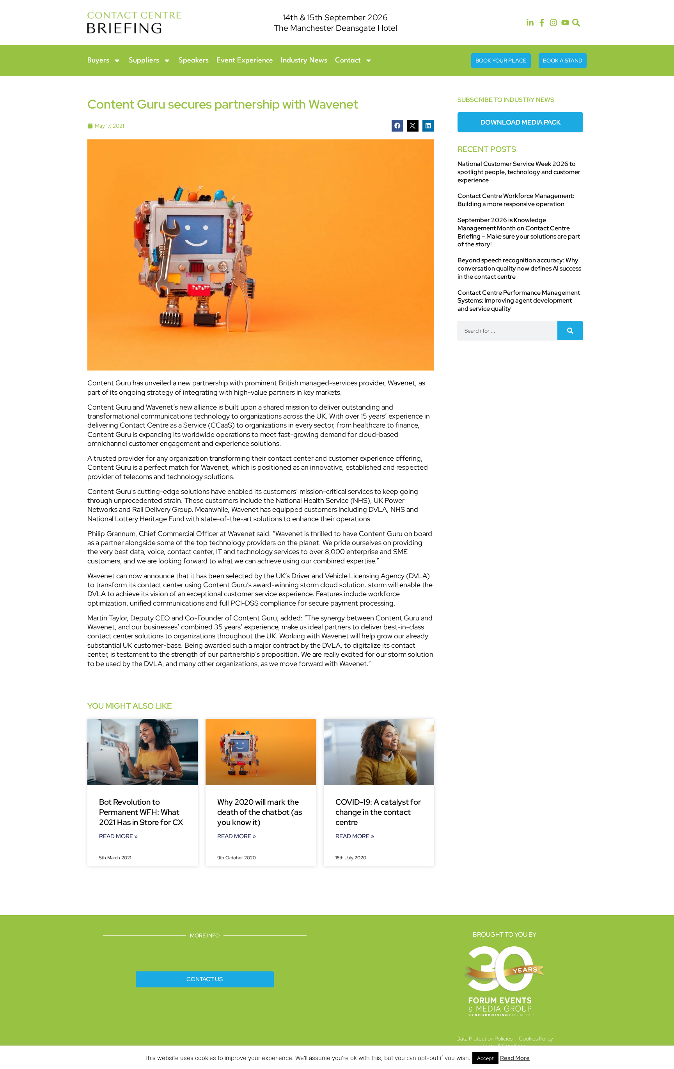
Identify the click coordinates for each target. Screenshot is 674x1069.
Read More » (118, 836)
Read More (515, 1058)
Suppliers (144, 60)
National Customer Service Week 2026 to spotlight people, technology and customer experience (519, 172)
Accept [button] (485, 1058)
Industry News (304, 60)
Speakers (194, 60)
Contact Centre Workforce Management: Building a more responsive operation (516, 200)
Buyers (98, 60)
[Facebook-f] (542, 23)
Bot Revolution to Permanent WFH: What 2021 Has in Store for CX (141, 812)
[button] (576, 23)
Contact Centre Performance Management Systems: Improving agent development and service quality (519, 301)
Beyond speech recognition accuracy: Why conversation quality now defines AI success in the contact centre (519, 268)
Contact (348, 60)
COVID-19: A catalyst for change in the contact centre (378, 812)
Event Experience (244, 60)
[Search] (570, 330)
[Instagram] (553, 23)
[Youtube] (565, 23)
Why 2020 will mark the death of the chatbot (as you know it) (259, 812)
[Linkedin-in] (530, 23)
